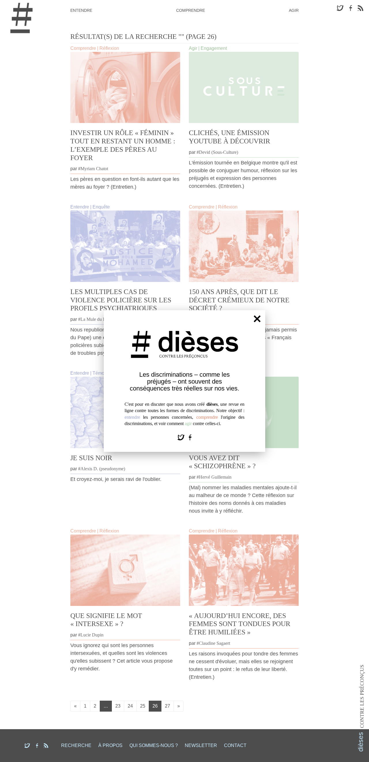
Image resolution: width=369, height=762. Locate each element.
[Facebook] (190, 437)
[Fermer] (257, 318)
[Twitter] (182, 437)
